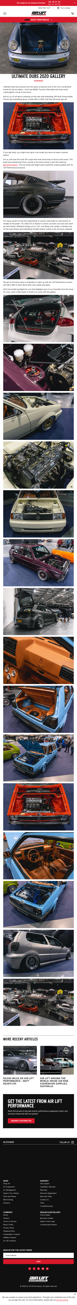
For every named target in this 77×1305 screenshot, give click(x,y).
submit (38, 1262)
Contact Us (44, 1200)
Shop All (6, 1184)
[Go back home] (39, 13)
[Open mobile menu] (4, 13)
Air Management (9, 1190)
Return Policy (8, 1225)
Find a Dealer (45, 1215)
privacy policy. (62, 1300)
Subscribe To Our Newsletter (21, 1121)
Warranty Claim (46, 1196)
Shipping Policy (9, 1231)
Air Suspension (9, 1187)
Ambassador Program (11, 1234)
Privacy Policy (8, 1228)
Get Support (45, 1184)
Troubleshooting (46, 1206)
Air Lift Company (9, 1241)
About (5, 1215)
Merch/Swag (8, 1200)
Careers (6, 1218)
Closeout (6, 1203)
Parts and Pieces (9, 1196)
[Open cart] (72, 13)
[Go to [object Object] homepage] (38, 1279)
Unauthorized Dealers (48, 1225)
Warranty (43, 1190)
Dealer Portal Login (47, 1221)
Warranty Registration (48, 1193)
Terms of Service (9, 1221)
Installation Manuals (47, 1187)
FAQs (42, 1203)
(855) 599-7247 (44, 8)
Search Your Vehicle (11, 1193)
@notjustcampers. (10, 165)
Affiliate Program (9, 1237)
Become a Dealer (46, 1218)
